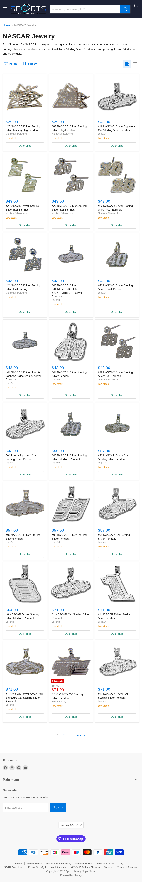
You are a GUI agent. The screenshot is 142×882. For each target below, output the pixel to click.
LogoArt (102, 134)
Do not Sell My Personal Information (47, 867)
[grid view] (127, 64)
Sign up (58, 807)
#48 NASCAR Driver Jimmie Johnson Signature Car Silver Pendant (23, 376)
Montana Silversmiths (16, 134)
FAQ (120, 863)
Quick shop (25, 145)
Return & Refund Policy (58, 863)
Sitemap (108, 867)
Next (79, 735)
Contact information (127, 867)
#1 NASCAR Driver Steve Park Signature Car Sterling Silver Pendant (24, 697)
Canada (69, 825)
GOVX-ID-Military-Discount (85, 867)
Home (6, 25)
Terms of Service (105, 863)
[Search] (125, 9)
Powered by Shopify (71, 875)
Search (18, 863)
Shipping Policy (83, 863)
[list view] (135, 64)
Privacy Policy (34, 863)
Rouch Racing (59, 701)
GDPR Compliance (14, 867)
